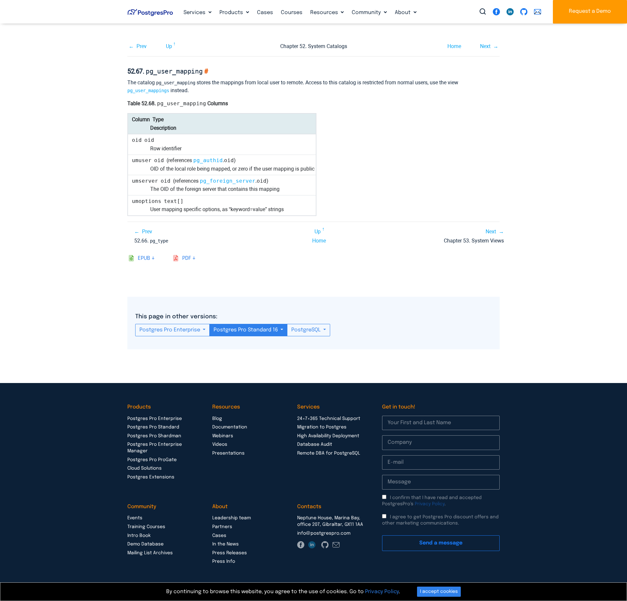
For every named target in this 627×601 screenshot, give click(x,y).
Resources (324, 12)
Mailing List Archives (150, 553)
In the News (225, 544)
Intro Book (139, 535)
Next (485, 46)
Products (231, 12)
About (403, 12)
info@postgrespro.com (323, 533)
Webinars (222, 436)
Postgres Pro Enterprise (170, 330)
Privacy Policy (429, 504)
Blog (217, 418)
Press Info (223, 561)
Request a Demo (590, 11)
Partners (222, 527)
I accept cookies (439, 591)
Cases (265, 12)
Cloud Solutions (144, 468)
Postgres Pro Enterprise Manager (154, 447)
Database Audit (314, 444)
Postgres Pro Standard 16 (246, 330)
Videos (219, 444)
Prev (142, 46)
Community (367, 12)
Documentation (229, 427)
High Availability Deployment (328, 436)
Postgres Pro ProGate (152, 460)
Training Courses (146, 527)
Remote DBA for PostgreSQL (328, 453)
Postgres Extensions (150, 477)
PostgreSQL (306, 330)
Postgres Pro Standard (153, 427)
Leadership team (231, 518)
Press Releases (229, 553)
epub (144, 258)
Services (195, 12)
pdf (186, 258)
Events (134, 518)
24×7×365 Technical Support (328, 418)
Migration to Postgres (321, 427)
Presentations (228, 453)
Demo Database (145, 544)
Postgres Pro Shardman (154, 436)
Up (169, 46)
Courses (291, 12)
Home (454, 46)
